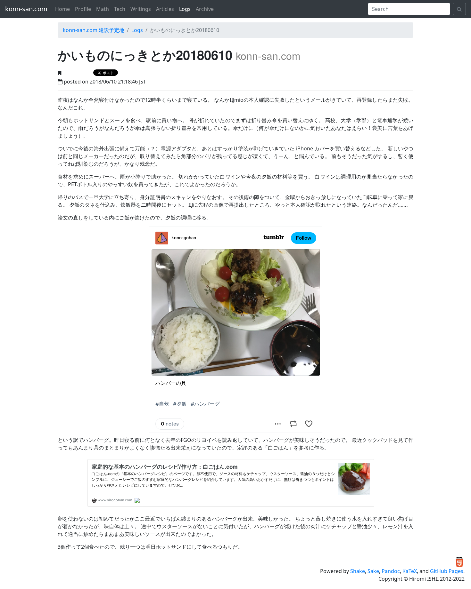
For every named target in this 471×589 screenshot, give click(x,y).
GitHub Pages (446, 571)
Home (62, 8)
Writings (140, 8)
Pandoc (391, 571)
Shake (357, 571)
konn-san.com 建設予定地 (93, 30)
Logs (185, 8)
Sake (373, 571)
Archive (205, 8)
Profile (83, 8)
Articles (165, 8)
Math (102, 8)
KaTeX (409, 571)
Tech (119, 8)
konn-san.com (26, 8)
